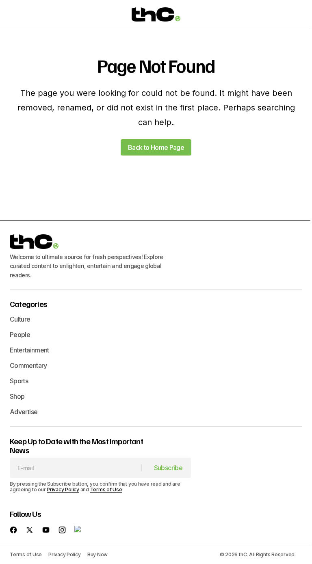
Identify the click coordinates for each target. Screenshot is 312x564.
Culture (20, 319)
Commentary (28, 365)
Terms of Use (106, 489)
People (20, 335)
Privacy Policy (63, 489)
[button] (17, 14)
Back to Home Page (156, 147)
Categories (28, 303)
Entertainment (29, 350)
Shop (17, 396)
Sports (19, 381)
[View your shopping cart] (292, 14)
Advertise (23, 412)
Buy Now (97, 554)
